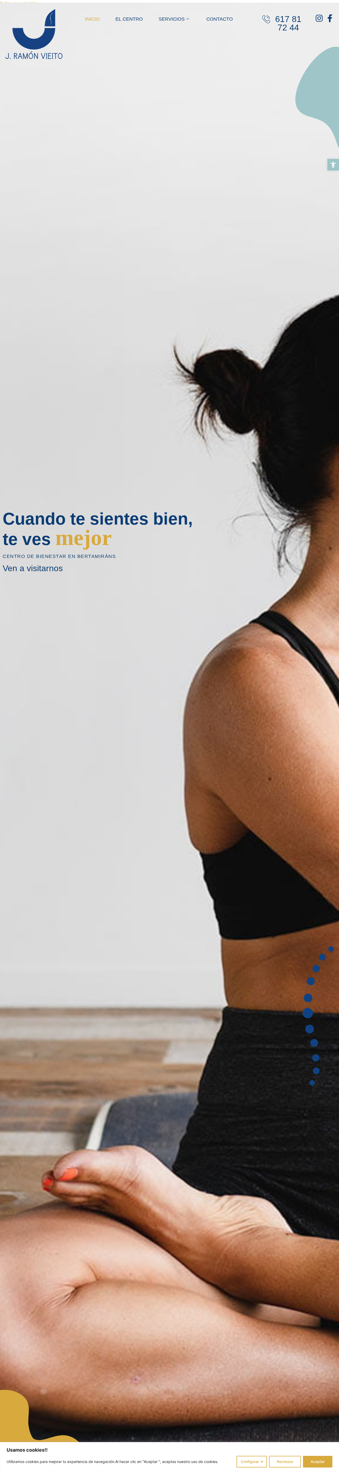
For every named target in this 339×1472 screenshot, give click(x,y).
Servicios (172, 19)
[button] (333, 165)
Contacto (219, 19)
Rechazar (285, 1461)
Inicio (92, 19)
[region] (169, 1457)
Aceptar (318, 1461)
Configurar (250, 1461)
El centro (129, 19)
